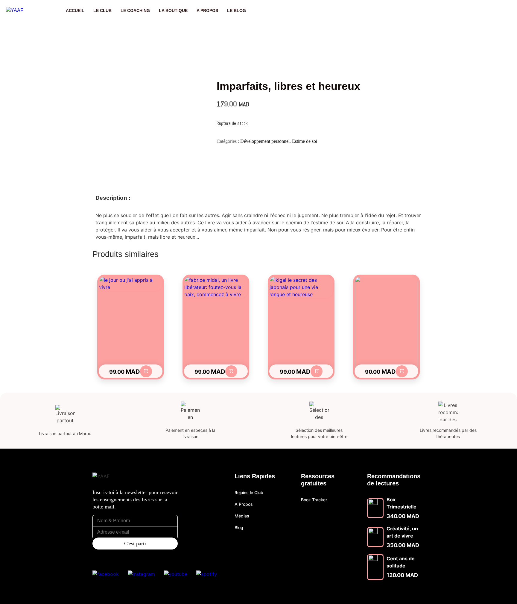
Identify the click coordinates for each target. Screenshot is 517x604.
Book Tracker (314, 499)
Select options (146, 371)
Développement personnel (265, 141)
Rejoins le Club (249, 492)
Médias (242, 515)
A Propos (244, 504)
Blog (239, 527)
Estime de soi (304, 141)
